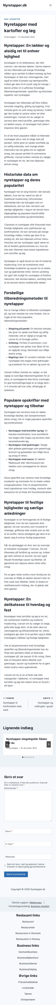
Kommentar (11, 788)
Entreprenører (28, 999)
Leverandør (28, 988)
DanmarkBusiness (28, 952)
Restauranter (28, 927)
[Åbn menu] (50, 5)
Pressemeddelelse (28, 982)
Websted (10, 856)
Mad (6, 19)
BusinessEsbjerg (28, 969)
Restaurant (28, 921)
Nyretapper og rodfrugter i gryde (44, 702)
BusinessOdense (28, 963)
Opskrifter (15, 19)
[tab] (22, 757)
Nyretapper (11, 37)
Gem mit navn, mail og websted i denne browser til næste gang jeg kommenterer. (26, 865)
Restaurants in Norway (28, 939)
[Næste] (49, 744)
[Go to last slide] (7, 744)
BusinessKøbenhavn (28, 957)
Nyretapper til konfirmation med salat (12, 704)
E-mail (9, 844)
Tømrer (28, 993)
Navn (9, 831)
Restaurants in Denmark (28, 933)
